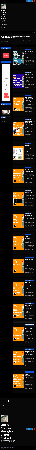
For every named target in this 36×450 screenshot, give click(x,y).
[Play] (2, 113)
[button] (6, 112)
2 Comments (31, 197)
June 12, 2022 (28, 330)
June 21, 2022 (28, 285)
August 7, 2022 (28, 77)
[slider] (5, 113)
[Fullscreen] (9, 113)
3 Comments (31, 174)
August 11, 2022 (28, 54)
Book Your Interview (6, 95)
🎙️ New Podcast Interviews (6, 56)
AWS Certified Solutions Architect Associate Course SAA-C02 (29, 257)
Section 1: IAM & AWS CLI (28, 49)
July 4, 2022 (27, 239)
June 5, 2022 (27, 354)
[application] (6, 112)
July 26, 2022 (28, 148)
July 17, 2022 (28, 195)
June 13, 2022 (28, 308)
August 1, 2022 (28, 124)
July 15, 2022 (28, 218)
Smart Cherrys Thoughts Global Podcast (4, 14)
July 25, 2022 (28, 172)
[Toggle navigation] (34, 32)
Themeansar (2, 448)
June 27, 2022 (28, 262)
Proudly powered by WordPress (5, 447)
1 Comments (31, 241)
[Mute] (8, 113)
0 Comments (31, 378)
